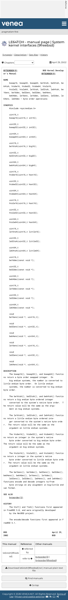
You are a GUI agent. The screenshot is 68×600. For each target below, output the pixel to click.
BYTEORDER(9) (10, 70)
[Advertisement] (32, 9)
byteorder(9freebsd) (46, 560)
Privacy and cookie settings (29, 596)
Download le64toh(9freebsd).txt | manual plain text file (35, 569)
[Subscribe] (54, 596)
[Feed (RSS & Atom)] (50, 596)
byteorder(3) (16, 497)
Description (20, 54)
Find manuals (35, 578)
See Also (33, 54)
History (44, 54)
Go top (35, 585)
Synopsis (7, 54)
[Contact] (47, 596)
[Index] (12, 24)
